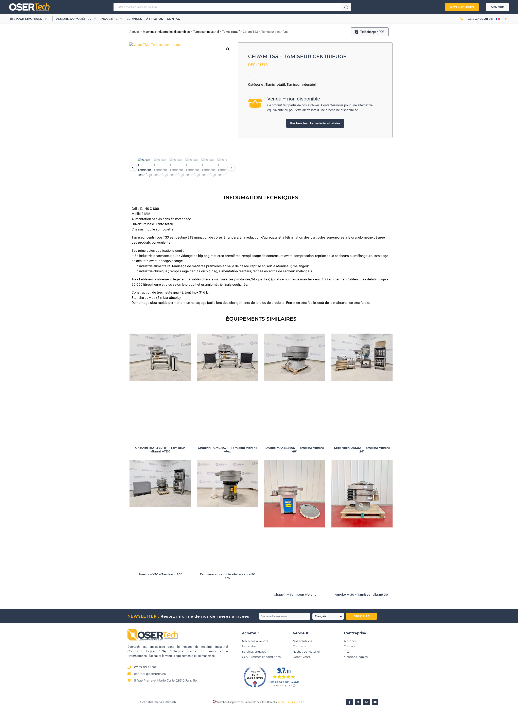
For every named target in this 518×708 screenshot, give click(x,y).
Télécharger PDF (372, 32)
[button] (501, 19)
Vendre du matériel (73, 19)
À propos (154, 19)
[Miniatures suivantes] (231, 167)
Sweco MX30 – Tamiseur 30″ (160, 574)
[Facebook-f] (349, 702)
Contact (174, 19)
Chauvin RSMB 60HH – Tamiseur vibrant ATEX (160, 449)
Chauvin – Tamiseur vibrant (295, 594)
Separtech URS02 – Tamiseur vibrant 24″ (362, 449)
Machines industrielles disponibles (166, 32)
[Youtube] (375, 702)
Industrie (109, 19)
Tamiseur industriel (206, 32)
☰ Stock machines (26, 19)
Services (134, 19)
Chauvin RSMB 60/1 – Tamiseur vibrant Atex (227, 449)
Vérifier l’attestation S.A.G (291, 702)
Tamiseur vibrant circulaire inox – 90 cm (227, 576)
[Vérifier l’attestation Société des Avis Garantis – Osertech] (215, 702)
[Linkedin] (358, 702)
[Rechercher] (346, 7)
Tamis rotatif (231, 32)
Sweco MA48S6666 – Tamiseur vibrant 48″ (294, 449)
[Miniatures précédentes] (133, 167)
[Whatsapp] (366, 702)
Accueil (135, 32)
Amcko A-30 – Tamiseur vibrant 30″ (362, 594)
